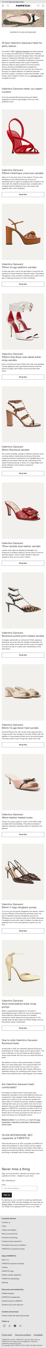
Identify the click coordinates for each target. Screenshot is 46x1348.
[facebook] (15, 1325)
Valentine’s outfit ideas (20, 1122)
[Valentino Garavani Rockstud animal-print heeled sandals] (23, 600)
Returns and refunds (9, 1234)
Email (3, 1184)
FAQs (4, 1226)
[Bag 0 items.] (43, 5)
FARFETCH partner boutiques (13, 1263)
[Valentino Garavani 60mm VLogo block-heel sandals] (23, 692)
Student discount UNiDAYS (12, 1301)
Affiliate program (8, 1293)
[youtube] (20, 1325)
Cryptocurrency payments (12, 1241)
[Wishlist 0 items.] (38, 5)
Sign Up (7, 1195)
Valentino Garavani (22, 51)
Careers (5, 1267)
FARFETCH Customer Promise (13, 1249)
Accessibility (38, 1335)
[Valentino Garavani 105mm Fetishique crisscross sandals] (23, 137)
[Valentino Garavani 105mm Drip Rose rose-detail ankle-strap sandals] (23, 321)
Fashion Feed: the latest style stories (15, 1315)
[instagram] (4, 1325)
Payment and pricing (9, 1237)
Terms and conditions (23, 1335)
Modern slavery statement (11, 1275)
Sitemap (5, 1282)
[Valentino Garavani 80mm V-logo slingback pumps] (23, 872)
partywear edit (35, 76)
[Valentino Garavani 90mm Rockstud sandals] (23, 414)
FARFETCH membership (11, 1297)
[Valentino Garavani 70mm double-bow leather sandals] (23, 511)
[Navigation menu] (2, 5)
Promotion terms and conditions (14, 1245)
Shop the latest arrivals (16, 1)
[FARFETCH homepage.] (23, 6)
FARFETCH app (8, 1271)
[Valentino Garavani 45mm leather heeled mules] (23, 782)
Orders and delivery (9, 1230)
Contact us (6, 1222)
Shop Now (23, 194)
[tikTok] (9, 1325)
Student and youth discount (12, 1305)
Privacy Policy (7, 1204)
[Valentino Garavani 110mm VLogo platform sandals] (23, 232)
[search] (7, 5)
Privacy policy (7, 1335)
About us (5, 1260)
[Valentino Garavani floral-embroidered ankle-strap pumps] (23, 968)
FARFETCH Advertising (10, 1278)
